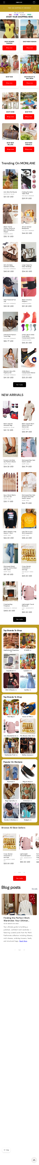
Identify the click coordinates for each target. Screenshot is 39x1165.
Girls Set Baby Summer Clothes (9, 266)
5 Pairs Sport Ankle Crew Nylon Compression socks (28, 336)
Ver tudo (19, 385)
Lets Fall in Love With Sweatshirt (27, 532)
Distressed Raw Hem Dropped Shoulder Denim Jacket (28, 496)
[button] (4, 2)
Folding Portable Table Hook (27, 193)
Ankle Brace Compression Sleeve (28, 372)
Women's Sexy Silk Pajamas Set (9, 372)
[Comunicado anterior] (4, 8)
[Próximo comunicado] (35, 8)
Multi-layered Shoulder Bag (8, 424)
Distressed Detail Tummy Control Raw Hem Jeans (10, 568)
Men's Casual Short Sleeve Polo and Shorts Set (28, 425)
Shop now (9, 48)
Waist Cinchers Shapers (27, 300)
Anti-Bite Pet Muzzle (10, 192)
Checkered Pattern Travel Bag (10, 335)
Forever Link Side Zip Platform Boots (10, 461)
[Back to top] (34, 1160)
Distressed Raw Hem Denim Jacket (28, 461)
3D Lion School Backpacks (26, 227)
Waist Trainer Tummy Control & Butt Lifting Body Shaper (9, 229)
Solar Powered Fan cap (10, 300)
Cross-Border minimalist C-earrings (26, 568)
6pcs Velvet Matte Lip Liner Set (10, 496)
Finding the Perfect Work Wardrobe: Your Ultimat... (17, 919)
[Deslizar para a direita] (24, 872)
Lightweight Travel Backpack (28, 605)
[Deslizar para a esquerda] (15, 872)
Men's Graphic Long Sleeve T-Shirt (10, 532)
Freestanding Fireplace (8, 605)
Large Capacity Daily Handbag (27, 266)
